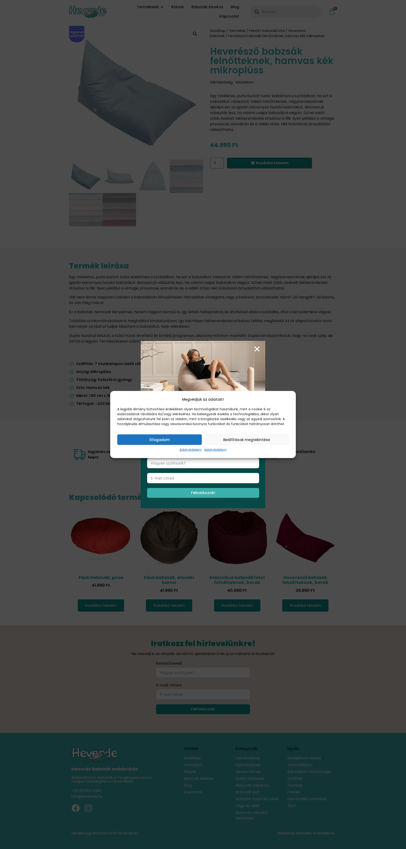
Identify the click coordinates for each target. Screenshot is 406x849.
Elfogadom (159, 439)
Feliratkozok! (203, 492)
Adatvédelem (191, 449)
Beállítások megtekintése (246, 439)
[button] (257, 349)
